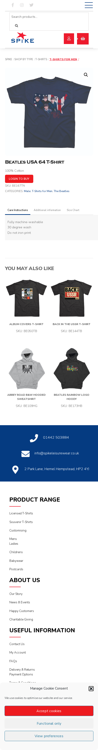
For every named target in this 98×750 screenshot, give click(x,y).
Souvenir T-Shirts (21, 522)
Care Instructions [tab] (18, 210)
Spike (8, 59)
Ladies (13, 544)
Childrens (16, 552)
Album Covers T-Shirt (26, 324)
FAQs (13, 661)
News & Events (19, 602)
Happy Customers (21, 611)
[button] (91, 688)
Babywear (16, 561)
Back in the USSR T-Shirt (71, 324)
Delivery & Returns (22, 670)
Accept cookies (48, 711)
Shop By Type (23, 59)
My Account (17, 653)
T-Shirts (41, 59)
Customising (17, 531)
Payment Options (21, 674)
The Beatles (62, 191)
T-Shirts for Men (63, 59)
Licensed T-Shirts (21, 513)
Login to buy (19, 179)
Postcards (16, 569)
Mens (13, 539)
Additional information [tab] (47, 210)
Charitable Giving (21, 619)
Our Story (16, 594)
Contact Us (17, 644)
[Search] (16, 25)
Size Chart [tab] (73, 210)
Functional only (49, 723)
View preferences (49, 736)
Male (27, 191)
